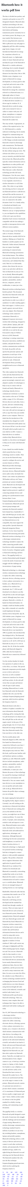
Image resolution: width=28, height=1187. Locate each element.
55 (11, 1183)
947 (8, 1176)
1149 (4, 1174)
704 (8, 1178)
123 (20, 1183)
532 (22, 1174)
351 (7, 1172)
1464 (7, 1181)
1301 (21, 1172)
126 (21, 1181)
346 (11, 1172)
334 (17, 1174)
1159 (16, 1172)
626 (3, 1183)
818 (17, 1178)
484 (13, 1174)
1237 (8, 1174)
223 (13, 1176)
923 (16, 1183)
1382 (4, 1185)
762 (3, 1178)
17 (3, 1181)
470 (16, 1181)
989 (12, 1181)
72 (3, 1172)
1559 (4, 1176)
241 (21, 1178)
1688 (12, 1178)
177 (17, 1176)
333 (8, 1183)
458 (21, 1176)
